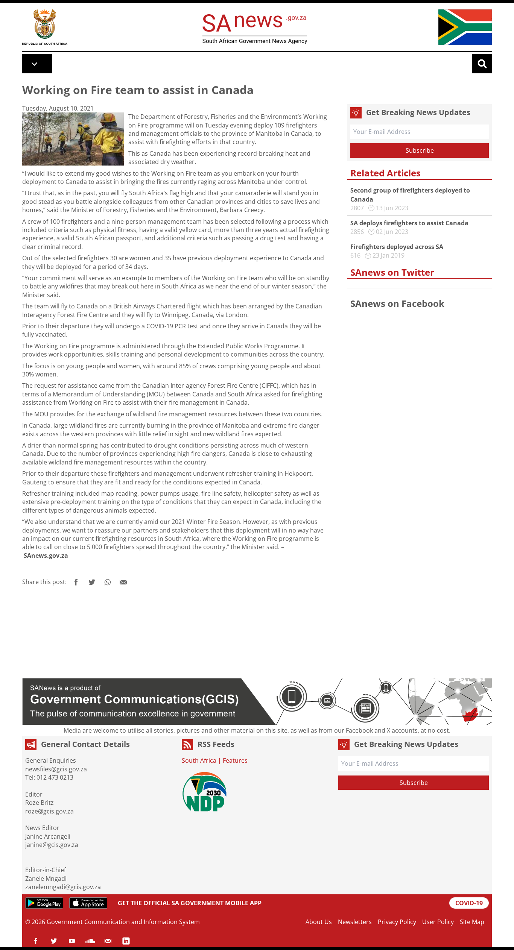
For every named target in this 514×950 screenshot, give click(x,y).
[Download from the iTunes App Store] (88, 903)
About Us (319, 922)
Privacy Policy (397, 922)
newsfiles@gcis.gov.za (56, 769)
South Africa (199, 760)
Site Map (472, 922)
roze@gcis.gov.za (49, 811)
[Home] (44, 27)
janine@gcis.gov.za (51, 845)
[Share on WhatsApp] (108, 582)
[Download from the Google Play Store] (44, 903)
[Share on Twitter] (92, 582)
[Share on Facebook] (76, 582)
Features (235, 760)
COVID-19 (469, 903)
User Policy (438, 922)
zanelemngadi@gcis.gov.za (63, 887)
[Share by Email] (123, 582)
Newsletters (355, 922)
